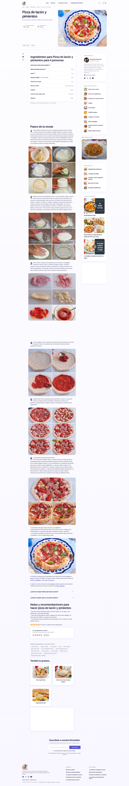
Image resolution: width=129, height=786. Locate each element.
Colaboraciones (33, 779)
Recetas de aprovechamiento (73, 772)
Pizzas (33, 45)
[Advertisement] (52, 719)
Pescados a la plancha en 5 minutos (97, 774)
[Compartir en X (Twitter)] (23, 53)
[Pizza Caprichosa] (40, 674)
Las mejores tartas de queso (73, 779)
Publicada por (37, 644)
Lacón (32, 73)
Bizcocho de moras (93, 183)
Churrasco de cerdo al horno (96, 98)
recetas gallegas (60, 586)
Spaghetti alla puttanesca (95, 169)
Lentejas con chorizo (93, 117)
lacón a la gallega (35, 580)
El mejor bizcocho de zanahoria (73, 777)
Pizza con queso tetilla (62, 648)
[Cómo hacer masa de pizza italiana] (63, 674)
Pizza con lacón (35, 648)
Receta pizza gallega (36, 653)
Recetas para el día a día (50, 653)
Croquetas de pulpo (93, 173)
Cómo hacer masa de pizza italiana (39, 65)
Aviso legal (58, 782)
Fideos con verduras (90, 157)
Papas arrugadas (92, 121)
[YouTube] (92, 78)
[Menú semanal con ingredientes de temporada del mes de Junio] (94, 225)
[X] (25, 776)
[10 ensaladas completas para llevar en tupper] (94, 246)
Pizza (60, 646)
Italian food (53, 646)
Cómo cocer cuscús (93, 89)
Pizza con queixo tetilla (47, 648)
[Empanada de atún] (40, 696)
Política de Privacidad (64, 753)
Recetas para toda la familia (38, 655)
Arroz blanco (91, 107)
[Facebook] (84, 78)
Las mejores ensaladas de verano (74, 774)
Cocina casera (34, 646)
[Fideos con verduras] (94, 149)
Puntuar (46, 635)
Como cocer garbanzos (94, 94)
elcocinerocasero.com (96, 59)
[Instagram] (90, 78)
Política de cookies (42, 782)
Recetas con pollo (70, 769)
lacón (32, 578)
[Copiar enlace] (23, 59)
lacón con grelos (49, 580)
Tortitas (90, 103)
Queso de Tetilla (34, 77)
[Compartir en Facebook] (23, 56)
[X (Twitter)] (87, 78)
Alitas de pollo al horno (94, 130)
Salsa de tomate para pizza (37, 69)
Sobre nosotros (25, 779)
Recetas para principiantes (95, 772)
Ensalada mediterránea (94, 187)
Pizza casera (67, 646)
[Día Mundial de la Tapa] (94, 206)
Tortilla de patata (92, 112)
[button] (99, 3)
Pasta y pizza (26, 45)
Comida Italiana (44, 646)
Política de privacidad (51, 782)
